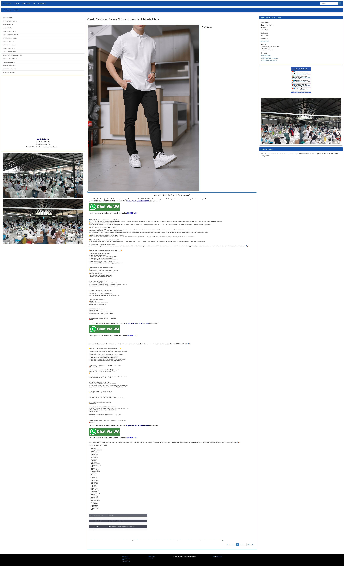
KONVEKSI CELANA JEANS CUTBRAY (12, 55)
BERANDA (16, 3)
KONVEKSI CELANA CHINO (10, 38)
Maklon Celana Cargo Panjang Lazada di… (300, 73)
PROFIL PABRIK (26, 3)
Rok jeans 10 (303, 153)
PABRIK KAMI (7, 10)
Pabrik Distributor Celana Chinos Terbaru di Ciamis (101, 540)
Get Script (295, 92)
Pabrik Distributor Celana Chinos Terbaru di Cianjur (123, 540)
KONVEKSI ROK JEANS (9, 72)
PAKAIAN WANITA (7, 28)
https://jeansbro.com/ (266, 55)
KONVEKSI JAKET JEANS (9, 65)
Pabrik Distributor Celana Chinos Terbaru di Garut (166, 540)
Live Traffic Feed (301, 69)
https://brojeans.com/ (266, 57)
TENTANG (15, 10)
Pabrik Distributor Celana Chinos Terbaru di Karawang (212, 540)
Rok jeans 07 (319, 153)
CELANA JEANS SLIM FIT (9, 45)
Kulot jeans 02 (265, 156)
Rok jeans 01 (265, 153)
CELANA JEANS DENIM (9, 62)
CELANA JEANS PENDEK (9, 41)
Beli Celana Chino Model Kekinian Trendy (300, 90)
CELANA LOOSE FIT (8, 17)
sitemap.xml (219, 556)
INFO (34, 3)
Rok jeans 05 (293, 153)
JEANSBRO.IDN (265, 41)
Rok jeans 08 (297, 153)
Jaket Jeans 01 (312, 153)
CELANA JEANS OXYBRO (9, 31)
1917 (248, 544)
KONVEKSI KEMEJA (8, 24)
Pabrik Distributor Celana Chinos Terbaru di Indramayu (188, 540)
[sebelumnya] (227, 544)
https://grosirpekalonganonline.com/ (269, 58)
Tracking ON (306, 92)
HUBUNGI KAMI (42, 3)
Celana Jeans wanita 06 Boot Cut (299, 81)
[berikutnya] (252, 544)
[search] (339, 3)
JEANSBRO (7, 3)
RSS (214, 556)
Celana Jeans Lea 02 (330, 153)
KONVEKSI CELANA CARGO (10, 21)
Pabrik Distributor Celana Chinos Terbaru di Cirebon (145, 540)
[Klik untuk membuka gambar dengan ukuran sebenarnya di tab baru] (143, 108)
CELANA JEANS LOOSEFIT (9, 48)
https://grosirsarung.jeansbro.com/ (269, 60)
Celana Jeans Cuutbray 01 (278, 153)
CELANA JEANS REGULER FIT (10, 34)
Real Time (300, 92)
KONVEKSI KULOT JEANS (9, 69)
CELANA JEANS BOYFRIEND (10, 58)
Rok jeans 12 (289, 153)
